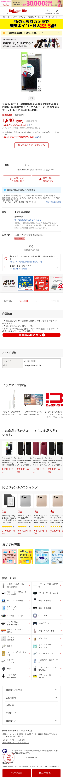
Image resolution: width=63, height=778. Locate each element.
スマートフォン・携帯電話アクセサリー (29, 17)
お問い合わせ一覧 (21, 766)
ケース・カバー (55, 17)
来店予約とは (51, 202)
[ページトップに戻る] (58, 768)
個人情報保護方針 (52, 766)
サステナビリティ (37, 766)
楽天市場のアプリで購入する (31, 145)
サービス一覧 (7, 766)
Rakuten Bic (18, 11)
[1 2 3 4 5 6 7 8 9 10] (27, 165)
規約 (59, 202)
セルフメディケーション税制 (13, 740)
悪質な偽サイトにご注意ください (15, 743)
